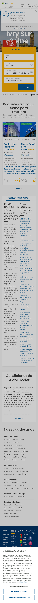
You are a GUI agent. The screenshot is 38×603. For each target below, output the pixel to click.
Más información (25, 582)
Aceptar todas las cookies (19, 597)
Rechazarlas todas (19, 591)
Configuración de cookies (19, 586)
